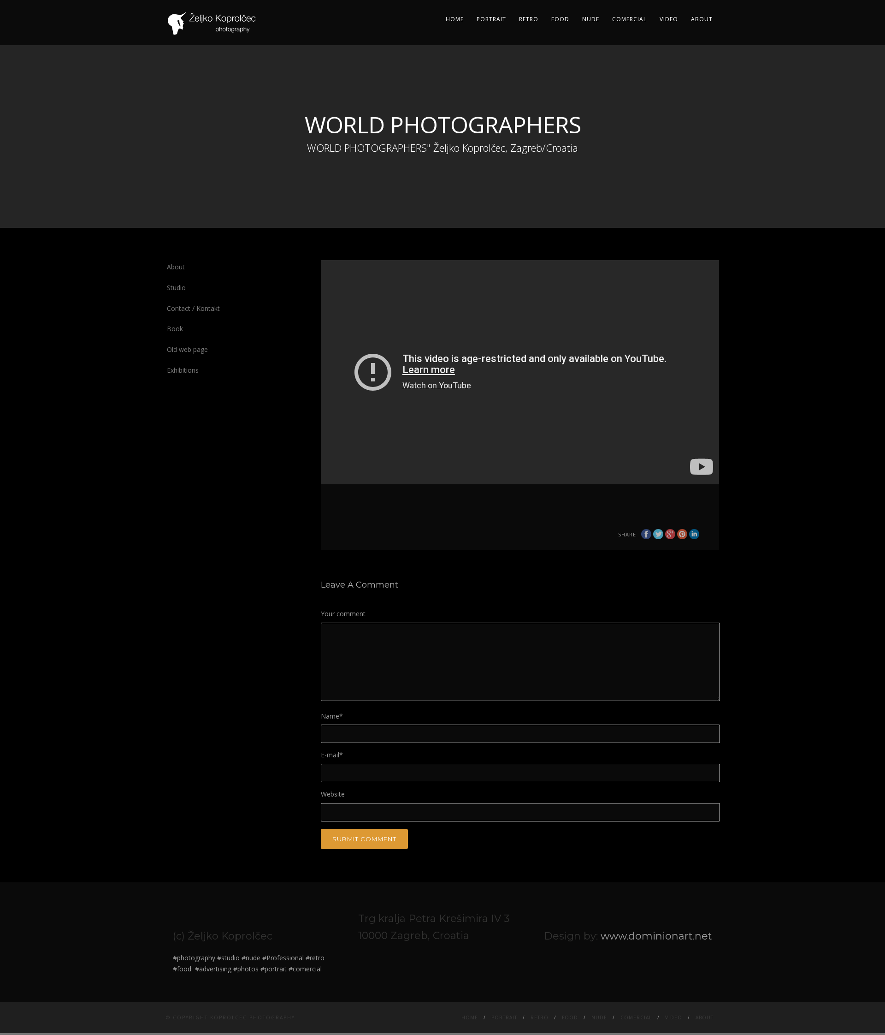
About (702, 19)
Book (175, 328)
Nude (590, 19)
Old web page (187, 349)
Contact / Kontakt (193, 308)
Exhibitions (183, 370)
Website (333, 794)
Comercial (629, 19)
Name (332, 716)
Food (560, 19)
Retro (528, 19)
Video (669, 19)
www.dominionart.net (656, 936)
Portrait (491, 19)
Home (455, 19)
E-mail (332, 754)
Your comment (343, 613)
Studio (176, 287)
